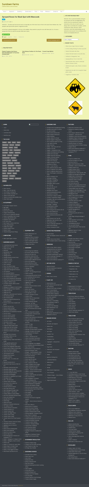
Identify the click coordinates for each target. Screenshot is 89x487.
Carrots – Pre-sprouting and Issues (33, 271)
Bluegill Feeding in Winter (74, 169)
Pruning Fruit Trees (72, 332)
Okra (10, 168)
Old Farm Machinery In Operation (54, 268)
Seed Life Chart (71, 242)
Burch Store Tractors (8, 211)
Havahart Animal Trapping (74, 431)
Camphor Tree (50, 334)
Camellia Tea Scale (7, 259)
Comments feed (7, 132)
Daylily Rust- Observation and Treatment (12, 294)
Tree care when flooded (73, 225)
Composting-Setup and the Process (33, 275)
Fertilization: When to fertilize (74, 179)
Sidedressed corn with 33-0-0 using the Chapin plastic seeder (76, 71)
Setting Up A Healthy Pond (74, 207)
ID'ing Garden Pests (7, 337)
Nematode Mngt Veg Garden (9, 369)
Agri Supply (5, 207)
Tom (12, 21)
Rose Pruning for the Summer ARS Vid (55, 209)
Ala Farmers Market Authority (31, 252)
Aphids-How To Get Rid (8, 247)
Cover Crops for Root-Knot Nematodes (12, 280)
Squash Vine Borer (7, 402)
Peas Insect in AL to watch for (10, 383)
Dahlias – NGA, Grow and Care (54, 146)
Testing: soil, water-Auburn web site (33, 416)
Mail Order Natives (29, 463)
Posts (41, 11)
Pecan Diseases (72, 303)
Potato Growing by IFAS (30, 380)
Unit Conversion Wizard (30, 427)
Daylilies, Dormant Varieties (53, 157)
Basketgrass (49, 329)
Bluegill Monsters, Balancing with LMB (77, 172)
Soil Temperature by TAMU (74, 288)
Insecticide (17, 163)
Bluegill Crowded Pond (73, 167)
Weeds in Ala (6, 442)
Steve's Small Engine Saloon (31, 240)
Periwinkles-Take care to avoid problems (56, 199)
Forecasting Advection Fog (74, 357)
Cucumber (5, 152)
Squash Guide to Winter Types (32, 409)
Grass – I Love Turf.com (52, 166)
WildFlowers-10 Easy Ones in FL (75, 415)
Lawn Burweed (71, 382)
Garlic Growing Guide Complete (32, 312)
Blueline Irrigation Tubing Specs (32, 257)
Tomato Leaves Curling (8, 414)
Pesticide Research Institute (9, 386)
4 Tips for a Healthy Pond (74, 158)
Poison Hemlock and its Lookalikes (76, 393)
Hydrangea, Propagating (52, 180)
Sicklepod (49, 365)
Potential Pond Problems (74, 204)
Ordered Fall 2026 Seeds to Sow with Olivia (75, 53)
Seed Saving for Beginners (74, 245)
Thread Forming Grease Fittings (10, 231)
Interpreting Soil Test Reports (31, 333)
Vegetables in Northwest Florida (32, 434)
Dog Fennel (49, 347)
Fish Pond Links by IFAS (73, 183)
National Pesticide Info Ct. (9, 362)
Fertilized (10, 155)
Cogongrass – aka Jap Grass (53, 341)
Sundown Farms (10, 4)
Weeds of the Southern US (74, 402)
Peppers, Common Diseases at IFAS (33, 371)
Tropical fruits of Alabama (31, 425)
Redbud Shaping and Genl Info (75, 339)
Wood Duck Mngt (72, 232)
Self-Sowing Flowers (51, 222)
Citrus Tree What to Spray (9, 266)
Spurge (48, 367)
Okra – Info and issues (8, 379)
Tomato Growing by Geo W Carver (33, 418)
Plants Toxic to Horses (52, 276)
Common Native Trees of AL (74, 322)
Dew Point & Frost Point (73, 355)
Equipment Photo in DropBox (31, 237)
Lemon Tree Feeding (73, 327)
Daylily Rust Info (7, 292)
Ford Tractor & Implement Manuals (11, 214)
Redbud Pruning (72, 338)
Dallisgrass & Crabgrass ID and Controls (12, 287)
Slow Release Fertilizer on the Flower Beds (31, 52)
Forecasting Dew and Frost (74, 358)
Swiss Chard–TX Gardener (31, 415)
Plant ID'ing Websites (30, 376)
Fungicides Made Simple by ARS (10, 325)
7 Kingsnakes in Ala (73, 269)
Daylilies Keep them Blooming (53, 155)
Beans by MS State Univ (30, 254)
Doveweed (49, 352)
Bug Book (5, 250)
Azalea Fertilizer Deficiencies (53, 134)
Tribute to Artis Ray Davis (9, 195)
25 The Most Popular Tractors (10, 205)
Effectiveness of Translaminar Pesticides (12, 311)
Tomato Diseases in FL (8, 409)
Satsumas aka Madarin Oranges (32, 385)
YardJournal (21, 37)
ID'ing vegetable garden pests (10, 343)
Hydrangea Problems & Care (9, 336)
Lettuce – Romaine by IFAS (31, 336)
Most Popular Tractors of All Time (11, 223)
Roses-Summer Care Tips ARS (53, 218)
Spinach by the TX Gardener (31, 406)
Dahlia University (50, 145)
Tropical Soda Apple (51, 377)
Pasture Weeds (71, 388)
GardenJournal (6, 158)
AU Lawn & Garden (51, 131)
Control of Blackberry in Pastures (75, 139)
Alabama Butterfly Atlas (73, 424)
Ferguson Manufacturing (9, 212)
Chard (15, 147)
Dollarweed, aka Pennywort (53, 349)
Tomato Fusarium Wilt (8, 411)
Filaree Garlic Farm (29, 456)
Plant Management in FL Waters (75, 197)
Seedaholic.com (28, 395)
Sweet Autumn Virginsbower (53, 370)
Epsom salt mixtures (29, 289)
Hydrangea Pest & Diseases (9, 334)
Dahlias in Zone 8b (51, 148)
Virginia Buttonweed (51, 380)
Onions (14, 168)
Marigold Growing (51, 188)
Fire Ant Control (7, 313)
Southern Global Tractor (8, 228)
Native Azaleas (50, 299)
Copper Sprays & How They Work (11, 268)
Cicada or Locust (7, 262)
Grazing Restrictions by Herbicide (54, 249)
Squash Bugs (6, 400)
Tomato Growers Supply (30, 479)
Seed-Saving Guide (72, 252)
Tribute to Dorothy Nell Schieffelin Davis (12, 197)
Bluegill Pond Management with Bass (76, 174)
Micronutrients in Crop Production (32, 348)
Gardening (19, 11)
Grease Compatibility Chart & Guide (11, 216)
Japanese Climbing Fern (52, 357)
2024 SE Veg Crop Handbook (31, 250)
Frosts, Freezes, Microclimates (75, 360)
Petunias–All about (51, 201)
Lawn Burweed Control (8, 353)
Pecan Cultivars (71, 301)
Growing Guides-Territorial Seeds (32, 313)
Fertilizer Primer (28, 296)
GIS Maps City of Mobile (30, 448)
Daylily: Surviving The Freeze (53, 162)
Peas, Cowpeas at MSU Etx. (31, 362)
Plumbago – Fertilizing (52, 204)
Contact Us (55, 11)
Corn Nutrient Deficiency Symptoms (11, 274)
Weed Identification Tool (52, 307)
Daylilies (11, 152)
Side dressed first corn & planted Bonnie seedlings (10, 40)
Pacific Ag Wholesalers (8, 225)
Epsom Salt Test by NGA (30, 291)
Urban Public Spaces (8, 199)
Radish (17, 170)
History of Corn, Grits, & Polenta (54, 288)
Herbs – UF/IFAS (29, 326)
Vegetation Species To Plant (74, 230)
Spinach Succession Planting (31, 408)
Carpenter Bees (71, 427)
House (4, 163)
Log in (5, 127)
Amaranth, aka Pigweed (52, 323)
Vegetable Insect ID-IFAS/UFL (10, 425)
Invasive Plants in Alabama (53, 293)
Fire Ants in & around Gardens (10, 320)
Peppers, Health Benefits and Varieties (33, 375)
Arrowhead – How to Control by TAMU (77, 165)
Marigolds (18, 165)
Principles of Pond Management (75, 205)
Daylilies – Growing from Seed (53, 150)
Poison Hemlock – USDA (74, 391)
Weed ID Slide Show (8, 434)
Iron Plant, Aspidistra (51, 297)
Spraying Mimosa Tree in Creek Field (74, 59)
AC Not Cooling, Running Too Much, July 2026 (76, 48)
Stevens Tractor (7, 230)
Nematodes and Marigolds (9, 374)
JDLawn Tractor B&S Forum (31, 239)
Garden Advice (28, 11)
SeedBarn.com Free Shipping (31, 473)
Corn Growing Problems (8, 273)
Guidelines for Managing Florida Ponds (77, 185)
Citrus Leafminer (7, 264)
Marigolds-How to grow (52, 190)
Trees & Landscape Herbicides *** (54, 223)
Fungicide (10, 37)
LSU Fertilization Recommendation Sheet (34, 345)
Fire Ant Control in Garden (9, 315)
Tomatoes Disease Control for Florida (12, 421)
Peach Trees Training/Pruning (75, 331)
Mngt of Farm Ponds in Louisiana (75, 195)
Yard (61, 11)
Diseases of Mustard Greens (9, 309)
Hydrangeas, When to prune (53, 183)
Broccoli (12, 145)
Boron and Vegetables (30, 261)
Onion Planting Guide (30, 357)
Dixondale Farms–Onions (31, 454)
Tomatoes (5, 178)
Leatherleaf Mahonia (51, 359)
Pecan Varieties (71, 307)
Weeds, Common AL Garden (9, 447)
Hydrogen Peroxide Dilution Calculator (33, 329)
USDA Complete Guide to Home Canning (56, 240)
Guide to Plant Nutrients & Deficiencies (34, 317)
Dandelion (49, 344)
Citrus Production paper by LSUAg (54, 141)
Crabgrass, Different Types (9, 281)
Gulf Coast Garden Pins (30, 319)
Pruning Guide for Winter (52, 206)
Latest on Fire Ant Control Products (11, 351)
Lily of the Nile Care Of (52, 187)
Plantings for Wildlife (73, 199)
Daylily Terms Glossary (52, 160)
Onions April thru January (30, 359)
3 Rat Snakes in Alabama (74, 266)
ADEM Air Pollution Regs (30, 442)
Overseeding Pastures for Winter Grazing (77, 145)
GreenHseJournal (6, 160)
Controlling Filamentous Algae (75, 177)
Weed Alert (5, 427)
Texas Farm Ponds (72, 221)
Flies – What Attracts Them (9, 323)
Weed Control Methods (8, 430)
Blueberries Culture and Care (31, 256)
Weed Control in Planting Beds (10, 428)
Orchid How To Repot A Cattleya (54, 195)
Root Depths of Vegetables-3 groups (33, 382)
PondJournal (11, 170)
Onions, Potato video (30, 361)
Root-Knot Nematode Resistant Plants (12, 395)
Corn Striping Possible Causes (10, 276)
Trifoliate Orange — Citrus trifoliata (55, 375)
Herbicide (14, 160)
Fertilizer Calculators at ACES (31, 294)
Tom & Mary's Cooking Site (9, 192)
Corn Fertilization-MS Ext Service (32, 277)
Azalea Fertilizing (50, 136)
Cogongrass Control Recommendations (77, 136)
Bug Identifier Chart (7, 252)
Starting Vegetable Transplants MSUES (33, 413)
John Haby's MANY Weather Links (76, 362)
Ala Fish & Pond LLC (73, 162)
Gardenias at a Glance (52, 164)
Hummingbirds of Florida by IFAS (75, 432)
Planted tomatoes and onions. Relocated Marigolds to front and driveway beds (10, 53)
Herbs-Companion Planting (31, 327)
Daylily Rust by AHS (7, 290)
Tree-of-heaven (50, 372)
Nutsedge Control (7, 378)
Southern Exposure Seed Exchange (33, 477)
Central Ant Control (7, 261)
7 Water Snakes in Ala (73, 271)
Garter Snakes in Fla (73, 276)
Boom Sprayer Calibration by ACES (33, 259)
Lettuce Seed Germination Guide (32, 340)
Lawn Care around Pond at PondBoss (76, 186)
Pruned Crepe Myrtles (47, 51)
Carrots (10, 147)
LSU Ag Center (28, 341)
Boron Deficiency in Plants (31, 263)
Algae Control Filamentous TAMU (76, 164)
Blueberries (5, 145)
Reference (47, 11)
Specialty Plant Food (8, 399)
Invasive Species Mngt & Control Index (12, 348)
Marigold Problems (7, 357)
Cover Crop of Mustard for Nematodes (12, 278)
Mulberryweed (50, 362)
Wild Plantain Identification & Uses (54, 312)
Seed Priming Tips (29, 390)
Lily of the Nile (50, 185)
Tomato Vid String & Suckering (32, 420)
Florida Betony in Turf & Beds (75, 377)
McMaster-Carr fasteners (9, 219)
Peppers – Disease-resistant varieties (33, 369)
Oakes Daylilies (28, 468)
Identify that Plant (29, 459)
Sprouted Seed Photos (73, 256)
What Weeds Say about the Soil (10, 451)
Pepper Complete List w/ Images (32, 364)
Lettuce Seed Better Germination (32, 338)
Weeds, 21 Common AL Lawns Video (11, 444)
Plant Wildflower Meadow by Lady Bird (77, 410)
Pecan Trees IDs (72, 305)
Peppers (4, 170)
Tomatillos (12, 176)
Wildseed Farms (72, 417)
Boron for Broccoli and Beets (31, 264)
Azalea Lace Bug (7, 248)
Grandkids (13, 158)
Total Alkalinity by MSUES (74, 223)
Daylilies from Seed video (52, 153)
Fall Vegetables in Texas (30, 292)
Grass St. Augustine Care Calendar (54, 169)
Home (4, 11)
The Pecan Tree (72, 308)
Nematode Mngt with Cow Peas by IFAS (12, 371)
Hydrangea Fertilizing (51, 178)
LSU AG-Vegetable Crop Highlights (32, 343)
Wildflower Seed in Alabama (74, 412)
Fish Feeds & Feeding (73, 181)
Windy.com (70, 365)
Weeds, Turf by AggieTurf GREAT (10, 449)
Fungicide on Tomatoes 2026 (72, 74)
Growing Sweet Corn (29, 315)
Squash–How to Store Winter (53, 239)
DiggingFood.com (29, 282)
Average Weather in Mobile (74, 353)
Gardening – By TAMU (30, 303)
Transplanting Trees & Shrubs (75, 341)
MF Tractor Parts (7, 221)
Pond (36, 11)
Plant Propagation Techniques (32, 378)
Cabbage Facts (6, 254)
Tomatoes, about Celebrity (31, 422)
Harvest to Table (29, 324)
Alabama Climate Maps (73, 351)
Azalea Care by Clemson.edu (53, 132)
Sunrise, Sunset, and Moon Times (76, 363)
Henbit (48, 354)
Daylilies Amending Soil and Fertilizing (55, 152)
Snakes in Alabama (72, 439)
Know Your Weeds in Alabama (10, 350)
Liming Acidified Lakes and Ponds (75, 188)
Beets (18, 142)
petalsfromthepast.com (30, 472)
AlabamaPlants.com (51, 283)
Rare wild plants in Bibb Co (53, 302)
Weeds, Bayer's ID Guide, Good (10, 446)
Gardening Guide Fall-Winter (31, 305)
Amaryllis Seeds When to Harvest (54, 129)
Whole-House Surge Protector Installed (74, 46)
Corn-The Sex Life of (29, 278)
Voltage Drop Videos (29, 244)
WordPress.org (7, 135)
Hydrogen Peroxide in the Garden (32, 331)
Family (4, 155)
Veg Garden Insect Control (9, 423)
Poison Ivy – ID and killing (52, 252)
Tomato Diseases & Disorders (10, 407)
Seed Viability (28, 392)
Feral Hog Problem (72, 429)
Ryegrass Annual (72, 146)
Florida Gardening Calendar (31, 301)
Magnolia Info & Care (73, 329)
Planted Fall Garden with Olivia (72, 51)
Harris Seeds (28, 458)
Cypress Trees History (73, 325)
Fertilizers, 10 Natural (30, 299)
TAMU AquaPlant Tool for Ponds (75, 219)
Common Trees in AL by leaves (75, 324)
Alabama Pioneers (51, 266)
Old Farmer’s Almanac (30, 355)
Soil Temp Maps (28, 475)
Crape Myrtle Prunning (52, 143)
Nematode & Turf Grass (52, 194)
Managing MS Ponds (73, 193)
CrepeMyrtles (17, 150)
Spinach (9, 173)
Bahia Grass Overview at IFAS (75, 127)
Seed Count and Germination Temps (33, 387)
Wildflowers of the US (52, 314)
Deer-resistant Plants (8, 297)
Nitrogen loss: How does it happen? (33, 354)
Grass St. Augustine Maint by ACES (54, 171)
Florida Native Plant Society (74, 451)
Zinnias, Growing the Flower (53, 227)
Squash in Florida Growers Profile (32, 411)
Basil (9, 142)
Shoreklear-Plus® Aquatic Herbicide (55, 254)
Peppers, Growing (29, 373)
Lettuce (4, 165)
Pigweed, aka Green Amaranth (75, 389)
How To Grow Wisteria (52, 290)
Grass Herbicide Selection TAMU (54, 167)
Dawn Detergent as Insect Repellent (11, 288)
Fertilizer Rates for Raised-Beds (32, 298)
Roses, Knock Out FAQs (52, 213)
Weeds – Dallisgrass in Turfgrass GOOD (12, 439)
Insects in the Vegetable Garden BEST (11, 346)
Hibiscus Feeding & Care (52, 176)
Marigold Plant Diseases (8, 355)
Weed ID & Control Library (9, 432)
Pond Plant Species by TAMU (74, 200)
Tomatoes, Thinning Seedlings (32, 423)
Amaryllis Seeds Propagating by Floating (56, 127)
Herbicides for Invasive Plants (10, 329)
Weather (11, 178)
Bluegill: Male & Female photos (75, 176)
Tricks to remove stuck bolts (31, 242)
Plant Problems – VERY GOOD (10, 392)
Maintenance (11, 165)
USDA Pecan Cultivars (73, 312)
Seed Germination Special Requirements (34, 389)
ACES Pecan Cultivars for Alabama (76, 296)
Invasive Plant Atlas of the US (75, 379)
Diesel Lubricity (28, 235)
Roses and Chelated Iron (9, 397)
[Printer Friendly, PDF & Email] (6, 34)
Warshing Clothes (51, 269)
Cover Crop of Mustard (30, 280)
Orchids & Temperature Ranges (54, 197)
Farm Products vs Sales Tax (31, 446)
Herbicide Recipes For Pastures (75, 143)
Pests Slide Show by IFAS (9, 388)
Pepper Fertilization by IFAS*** (32, 366)
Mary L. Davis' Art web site (9, 190)
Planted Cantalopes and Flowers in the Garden (55, 40)
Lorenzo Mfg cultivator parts (9, 218)
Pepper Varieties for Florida (31, 368)
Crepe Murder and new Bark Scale (54, 285)
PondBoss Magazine (73, 202)
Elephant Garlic (28, 287)
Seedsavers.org (71, 254)
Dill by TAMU (28, 284)
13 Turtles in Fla (72, 279)
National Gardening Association (54, 192)
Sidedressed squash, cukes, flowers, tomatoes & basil (76, 66)
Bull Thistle (49, 331)
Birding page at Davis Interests (75, 425)
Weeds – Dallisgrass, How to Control (11, 440)
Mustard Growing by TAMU (31, 350)
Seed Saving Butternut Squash (75, 244)
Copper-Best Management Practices (11, 269)
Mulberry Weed (71, 384)
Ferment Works (50, 233)
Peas (19, 168)
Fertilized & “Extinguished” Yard (73, 56)
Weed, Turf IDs (50, 309)
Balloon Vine (50, 326)
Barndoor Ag (6, 209)
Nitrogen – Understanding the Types (33, 352)
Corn (11, 150)
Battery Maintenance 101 (31, 233)
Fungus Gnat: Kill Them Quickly (10, 327)
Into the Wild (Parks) (73, 434)
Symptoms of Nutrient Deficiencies (11, 404)
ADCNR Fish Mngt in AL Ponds (75, 160)
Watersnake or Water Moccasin (75, 441)
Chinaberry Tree (50, 339)
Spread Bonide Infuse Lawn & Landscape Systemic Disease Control (75, 62)
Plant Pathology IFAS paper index (10, 390)
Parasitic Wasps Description (9, 381)
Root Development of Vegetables (32, 383)
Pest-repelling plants (8, 385)
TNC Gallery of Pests (8, 406)
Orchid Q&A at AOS (29, 470)
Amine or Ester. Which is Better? (54, 247)
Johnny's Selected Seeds (30, 461)
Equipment (11, 11)
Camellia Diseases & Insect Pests (10, 257)
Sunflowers (5, 176)
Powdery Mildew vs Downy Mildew (11, 393)
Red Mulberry (71, 336)
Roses (15, 37)
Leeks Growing (28, 334)
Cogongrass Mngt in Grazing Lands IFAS (77, 138)
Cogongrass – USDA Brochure (75, 134)
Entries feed (6, 130)
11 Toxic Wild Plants (72, 372)
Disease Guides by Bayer (9, 308)
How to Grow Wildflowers (74, 408)
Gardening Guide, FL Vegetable (32, 306)
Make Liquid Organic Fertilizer (10, 238)
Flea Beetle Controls (8, 322)
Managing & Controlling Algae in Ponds (77, 190)
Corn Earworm (6, 271)
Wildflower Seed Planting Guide (75, 414)
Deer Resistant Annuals (8, 296)
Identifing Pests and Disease (9, 344)
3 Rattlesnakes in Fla (73, 274)
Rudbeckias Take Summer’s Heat (54, 220)
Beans (13, 142)
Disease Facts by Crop (8, 306)
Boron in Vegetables (29, 266)
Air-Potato (49, 321)
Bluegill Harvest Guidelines (74, 171)
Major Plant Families (29, 347)
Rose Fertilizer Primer (51, 208)
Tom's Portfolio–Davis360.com (10, 193)
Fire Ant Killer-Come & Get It (9, 318)
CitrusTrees (5, 150)
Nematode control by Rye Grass (10, 367)
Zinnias (4, 181)
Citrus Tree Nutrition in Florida (75, 320)
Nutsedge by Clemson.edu (74, 386)
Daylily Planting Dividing (52, 159)
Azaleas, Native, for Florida (53, 138)
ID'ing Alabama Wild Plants (53, 292)
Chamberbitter (50, 336)
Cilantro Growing (29, 273)
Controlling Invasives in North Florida (76, 374)
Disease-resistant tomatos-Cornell (33, 285)
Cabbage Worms (7, 255)
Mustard (5, 168)
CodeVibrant (20, 485)
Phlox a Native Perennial (52, 202)
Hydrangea (10, 163)
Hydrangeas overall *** (52, 181)
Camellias (5, 147)
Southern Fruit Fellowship (52, 305)
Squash (14, 173)
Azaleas (4, 142)
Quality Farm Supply (7, 226)
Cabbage (18, 145)
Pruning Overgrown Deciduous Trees (76, 334)
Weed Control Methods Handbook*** (55, 259)
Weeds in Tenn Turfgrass (74, 400)
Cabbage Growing (29, 270)
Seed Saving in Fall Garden (74, 247)
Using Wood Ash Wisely (30, 429)
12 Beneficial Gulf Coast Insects (10, 245)
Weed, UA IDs (50, 311)
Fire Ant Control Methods (9, 316)
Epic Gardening (50, 286)
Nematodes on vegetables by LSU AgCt (12, 376)
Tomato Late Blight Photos (9, 413)
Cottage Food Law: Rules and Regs (33, 444)
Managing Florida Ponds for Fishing (76, 192)
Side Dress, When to (29, 404)
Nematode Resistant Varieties (10, 372)
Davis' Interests (6, 188)
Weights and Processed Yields (32, 436)
